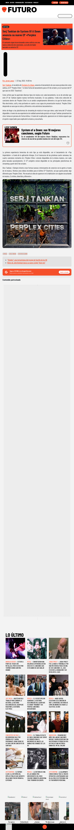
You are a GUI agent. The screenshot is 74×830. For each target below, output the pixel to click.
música (5, 254)
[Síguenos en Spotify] (69, 9)
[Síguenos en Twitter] (64, 9)
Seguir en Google (64, 272)
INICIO (7, 2)
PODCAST (36, 2)
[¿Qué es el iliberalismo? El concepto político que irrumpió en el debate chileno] (63, 811)
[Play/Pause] (45, 827)
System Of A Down (23, 254)
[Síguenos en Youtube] (66, 9)
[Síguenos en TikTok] (58, 9)
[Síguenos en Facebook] (61, 9)
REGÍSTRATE (64, 3)
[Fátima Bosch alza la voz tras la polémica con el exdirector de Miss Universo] (24, 811)
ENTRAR (55, 3)
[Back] (36, 827)
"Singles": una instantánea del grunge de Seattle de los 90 (27, 260)
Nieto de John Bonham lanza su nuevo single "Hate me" (26, 263)
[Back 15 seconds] (40, 827)
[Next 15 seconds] (49, 827)
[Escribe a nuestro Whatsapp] (72, 9)
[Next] (53, 827)
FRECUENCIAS (28, 2)
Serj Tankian (7, 85)
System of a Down (28, 85)
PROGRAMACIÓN (19, 2)
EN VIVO (12, 2)
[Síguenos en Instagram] (55, 9)
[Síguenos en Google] (52, 9)
